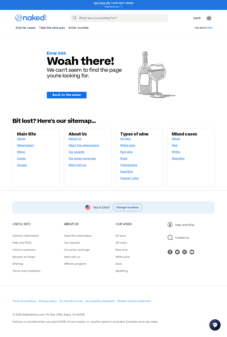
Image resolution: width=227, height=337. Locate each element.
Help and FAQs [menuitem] (22, 242)
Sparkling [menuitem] (122, 271)
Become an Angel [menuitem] (23, 257)
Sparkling (126, 171)
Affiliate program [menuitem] (75, 263)
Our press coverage (82, 158)
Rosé (123, 158)
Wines (21, 152)
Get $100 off (102, 3)
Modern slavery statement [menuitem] (134, 301)
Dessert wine (129, 178)
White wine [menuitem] (123, 257)
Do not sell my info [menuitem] (71, 301)
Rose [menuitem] (119, 263)
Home (21, 138)
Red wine (126, 152)
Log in (197, 17)
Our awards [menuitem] (72, 242)
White (176, 152)
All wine (125, 138)
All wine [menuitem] (121, 235)
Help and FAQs (184, 225)
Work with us (77, 165)
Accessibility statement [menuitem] (100, 301)
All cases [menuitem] (121, 242)
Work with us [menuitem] (72, 257)
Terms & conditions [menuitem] (24, 301)
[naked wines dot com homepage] (30, 17)
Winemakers (25, 145)
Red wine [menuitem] (122, 249)
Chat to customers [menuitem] (24, 249)
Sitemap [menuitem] (17, 263)
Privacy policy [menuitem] (48, 301)
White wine (127, 145)
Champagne (128, 165)
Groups (22, 165)
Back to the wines (66, 95)
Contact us (112, 6)
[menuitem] (25, 28)
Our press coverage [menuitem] (77, 249)
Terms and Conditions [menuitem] (26, 271)
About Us (75, 138)
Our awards (76, 152)
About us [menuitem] (71, 224)
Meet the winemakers (84, 145)
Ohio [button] (209, 28)
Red (174, 145)
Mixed (176, 138)
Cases (21, 158)
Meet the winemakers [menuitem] (78, 235)
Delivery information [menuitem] (25, 235)
